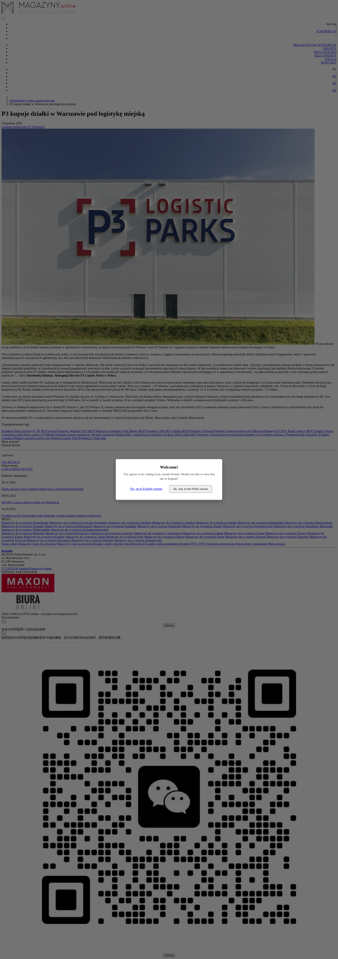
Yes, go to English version (146, 488)
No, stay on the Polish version (190, 489)
